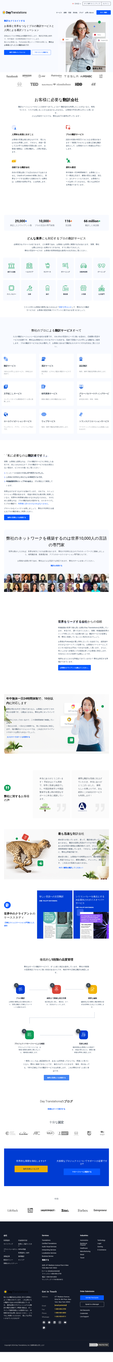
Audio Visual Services (49, 1246)
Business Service (47, 1256)
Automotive (84, 1240)
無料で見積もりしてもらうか (17, 52)
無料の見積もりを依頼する (17, 517)
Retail (82, 1254)
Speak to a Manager (92, 1304)
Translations (46, 1240)
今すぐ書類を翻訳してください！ (71, 868)
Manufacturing (85, 1251)
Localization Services (49, 1253)
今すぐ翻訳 (103, 12)
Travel (82, 1258)
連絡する (45, 1260)
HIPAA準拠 (22, 1249)
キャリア (21, 1260)
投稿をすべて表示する (56, 1109)
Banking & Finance (83, 1244)
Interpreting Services (49, 1250)
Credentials (84, 1313)
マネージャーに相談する (41, 52)
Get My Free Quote (92, 1298)
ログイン (106, 4)
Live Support (84, 1316)
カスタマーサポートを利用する (18, 737)
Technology (101, 1240)
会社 (5, 1235)
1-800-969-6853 (60, 1313)
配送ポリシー (8, 1260)
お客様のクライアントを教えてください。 (74, 668)
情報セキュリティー (11, 1263)
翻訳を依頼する (56, 566)
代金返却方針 (22, 1240)
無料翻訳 (21, 1256)
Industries (84, 1235)
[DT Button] (19, 366)
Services (45, 1235)
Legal (99, 1243)
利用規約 (7, 1240)
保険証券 (7, 1256)
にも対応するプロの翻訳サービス (56, 238)
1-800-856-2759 (60, 1309)
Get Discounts (85, 1310)
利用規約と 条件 (23, 1253)
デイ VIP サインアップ (92, 4)
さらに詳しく (11, 268)
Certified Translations (49, 1243)
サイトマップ (8, 1244)
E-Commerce (101, 1250)
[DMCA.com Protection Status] (99, 1346)
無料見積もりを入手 (31, 1169)
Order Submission (87, 1291)
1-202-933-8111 (60, 1316)
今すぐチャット (65, 307)
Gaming (100, 1246)
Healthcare (84, 1248)
